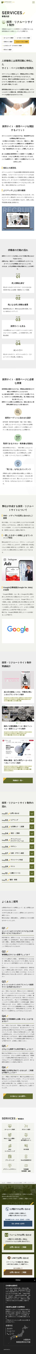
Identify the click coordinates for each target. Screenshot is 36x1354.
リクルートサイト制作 (22, 41)
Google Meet (21, 1290)
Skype (15, 1290)
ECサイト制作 (7, 49)
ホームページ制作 (8, 38)
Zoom (11, 1290)
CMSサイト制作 (8, 41)
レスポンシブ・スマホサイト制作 (13, 45)
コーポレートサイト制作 (23, 38)
